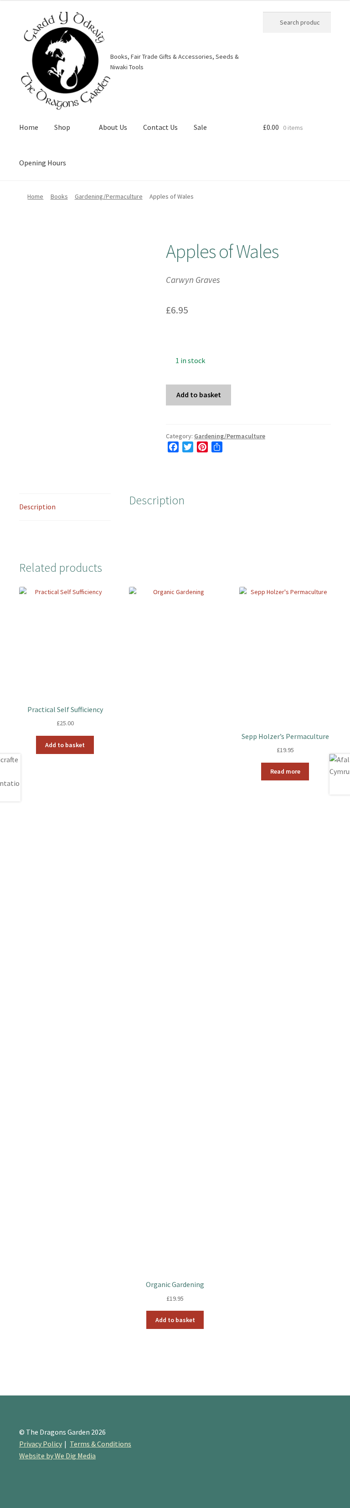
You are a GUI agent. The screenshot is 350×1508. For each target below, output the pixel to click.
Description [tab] (37, 506)
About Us (113, 127)
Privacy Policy (40, 1443)
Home (28, 127)
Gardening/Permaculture (109, 196)
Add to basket (198, 394)
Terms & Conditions (100, 1443)
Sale (200, 127)
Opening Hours (42, 162)
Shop (62, 127)
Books (59, 196)
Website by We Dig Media (57, 1455)
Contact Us (160, 127)
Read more (285, 771)
